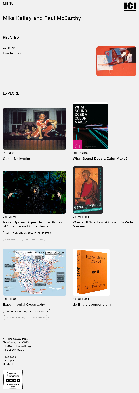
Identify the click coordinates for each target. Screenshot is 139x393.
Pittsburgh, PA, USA (26, 317)
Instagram (9, 360)
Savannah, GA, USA (24, 239)
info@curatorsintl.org (17, 346)
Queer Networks (16, 158)
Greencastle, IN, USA (27, 311)
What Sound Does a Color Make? (100, 158)
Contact (8, 364)
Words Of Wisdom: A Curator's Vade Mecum (103, 224)
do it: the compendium (92, 304)
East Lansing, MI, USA (27, 233)
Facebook (9, 357)
